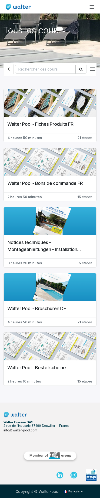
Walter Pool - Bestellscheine (36, 367)
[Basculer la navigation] (92, 69)
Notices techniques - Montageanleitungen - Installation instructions (42, 246)
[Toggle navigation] (92, 7)
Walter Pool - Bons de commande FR (45, 183)
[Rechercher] (81, 69)
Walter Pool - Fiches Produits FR (40, 124)
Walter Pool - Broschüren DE (36, 308)
